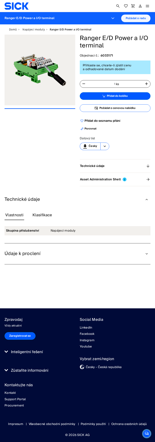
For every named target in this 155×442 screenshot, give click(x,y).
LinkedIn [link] (86, 327)
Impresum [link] (16, 424)
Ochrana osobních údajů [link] (129, 424)
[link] (17, 6)
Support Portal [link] (15, 399)
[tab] (14, 215)
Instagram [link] (87, 340)
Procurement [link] (14, 405)
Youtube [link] (86, 346)
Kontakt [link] (10, 393)
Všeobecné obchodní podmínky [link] (52, 424)
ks (117, 84)
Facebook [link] (87, 334)
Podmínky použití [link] (94, 424)
